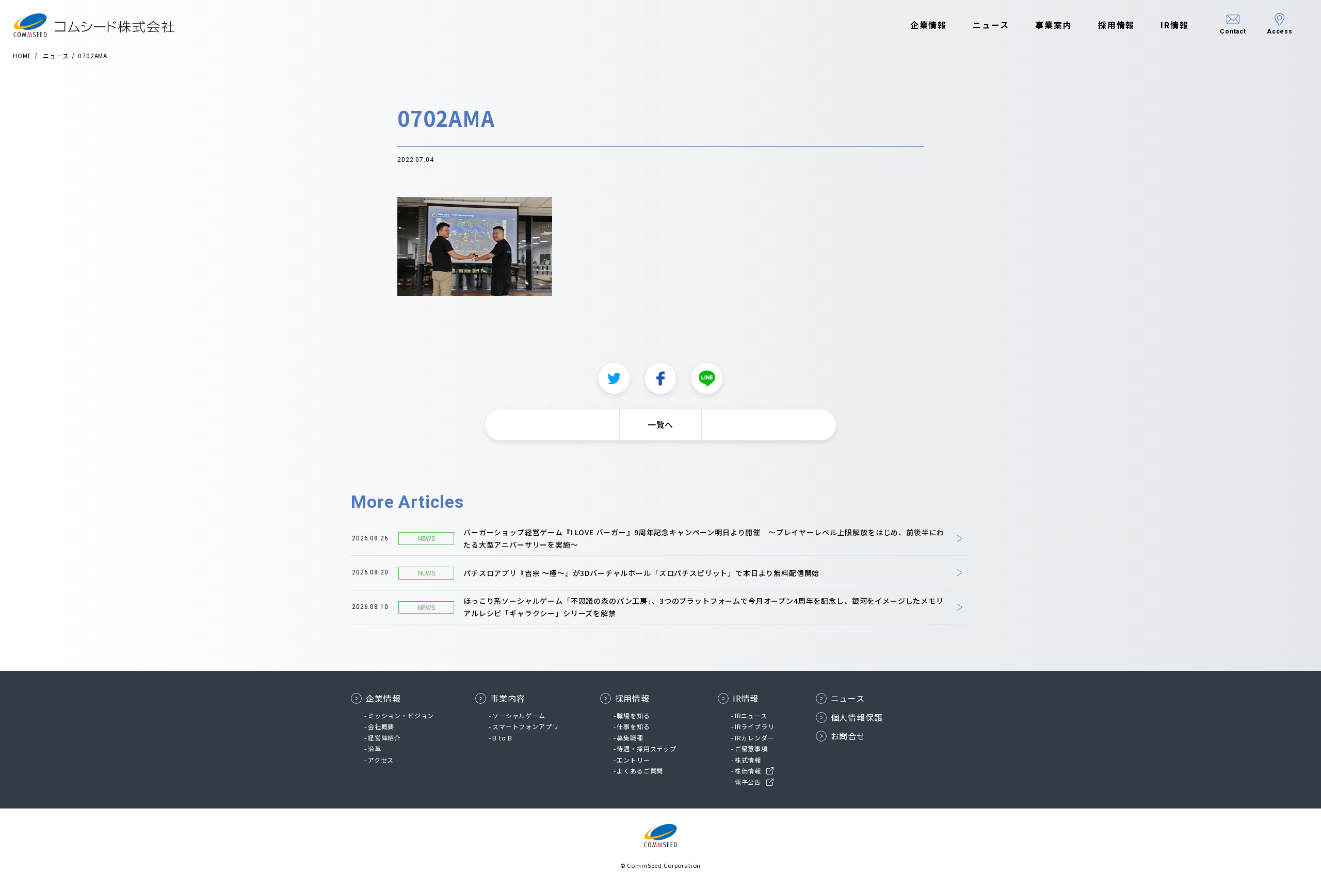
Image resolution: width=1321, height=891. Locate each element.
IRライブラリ (755, 726)
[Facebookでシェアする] (660, 378)
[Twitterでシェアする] (614, 378)
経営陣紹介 (384, 737)
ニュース (991, 24)
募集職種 (630, 737)
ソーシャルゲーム (518, 715)
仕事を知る (633, 726)
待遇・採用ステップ (646, 748)
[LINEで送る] (706, 378)
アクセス (381, 759)
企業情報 (928, 24)
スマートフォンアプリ (525, 726)
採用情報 (1116, 24)
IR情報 (1175, 24)
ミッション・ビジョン (401, 715)
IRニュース (751, 715)
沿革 (374, 748)
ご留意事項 (751, 748)
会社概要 (381, 726)
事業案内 (1053, 24)
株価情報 (748, 770)
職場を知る (633, 715)
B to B (502, 737)
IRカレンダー (755, 737)
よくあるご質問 (640, 770)
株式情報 (748, 759)
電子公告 (748, 782)
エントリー (633, 759)
